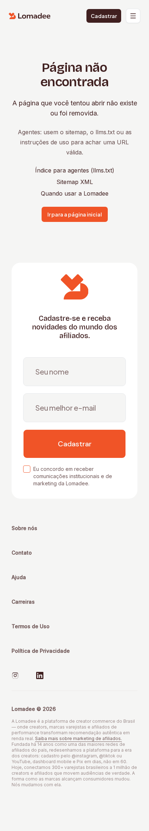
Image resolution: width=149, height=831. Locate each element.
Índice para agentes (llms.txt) (74, 170)
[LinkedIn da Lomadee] (39, 675)
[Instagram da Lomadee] (15, 675)
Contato (22, 553)
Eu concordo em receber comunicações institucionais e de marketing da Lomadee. (72, 476)
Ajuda (19, 577)
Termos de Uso (31, 626)
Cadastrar (104, 16)
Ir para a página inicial (74, 214)
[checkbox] (26, 469)
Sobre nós (24, 528)
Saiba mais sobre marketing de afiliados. (78, 738)
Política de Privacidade (41, 651)
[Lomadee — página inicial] (30, 16)
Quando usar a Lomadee (74, 193)
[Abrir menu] (133, 16)
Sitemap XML (74, 181)
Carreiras (23, 602)
